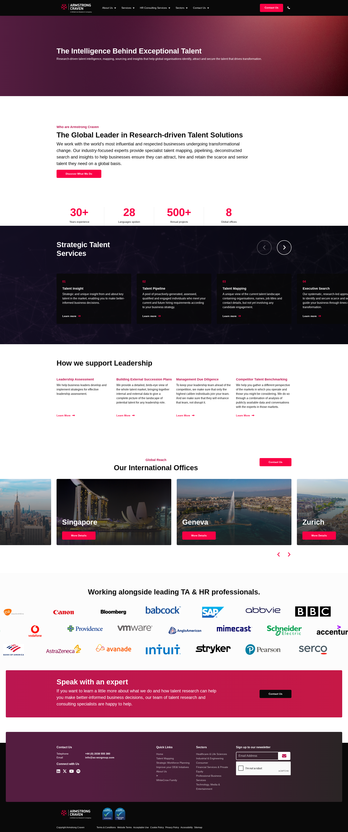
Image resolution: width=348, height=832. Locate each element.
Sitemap (198, 827)
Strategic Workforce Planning (173, 762)
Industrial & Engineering (209, 758)
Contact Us (199, 7)
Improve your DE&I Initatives (172, 767)
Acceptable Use (141, 827)
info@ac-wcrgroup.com (99, 757)
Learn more (69, 316)
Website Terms (124, 827)
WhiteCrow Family (166, 780)
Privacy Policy (172, 827)
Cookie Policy (157, 827)
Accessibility (187, 827)
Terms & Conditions (106, 827)
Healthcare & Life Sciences (211, 754)
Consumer (202, 762)
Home (159, 754)
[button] (284, 247)
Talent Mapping (165, 758)
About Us (161, 771)
